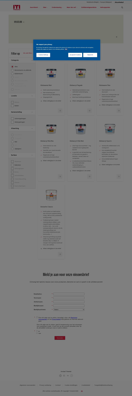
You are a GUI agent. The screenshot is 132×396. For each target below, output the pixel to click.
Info (66, 49)
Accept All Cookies (75, 54)
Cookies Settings (43, 54)
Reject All (90, 54)
